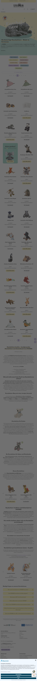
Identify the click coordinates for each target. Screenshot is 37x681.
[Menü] (35, 670)
